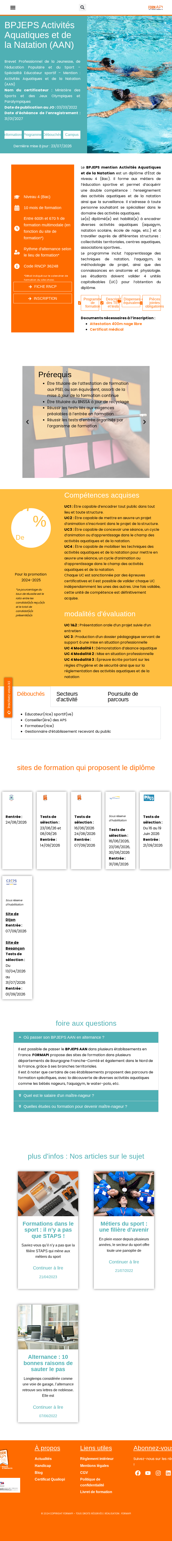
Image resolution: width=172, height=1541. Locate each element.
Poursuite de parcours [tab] (123, 696)
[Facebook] (138, 1473)
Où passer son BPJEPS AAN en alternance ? (64, 1037)
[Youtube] (148, 1473)
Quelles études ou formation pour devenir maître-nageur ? (75, 1106)
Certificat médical (106, 329)
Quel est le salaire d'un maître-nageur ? (59, 1095)
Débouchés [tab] (31, 694)
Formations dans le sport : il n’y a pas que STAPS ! (48, 1229)
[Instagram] (158, 1473)
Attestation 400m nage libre (116, 323)
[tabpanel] (86, 723)
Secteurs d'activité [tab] (67, 696)
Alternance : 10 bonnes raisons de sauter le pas (48, 1363)
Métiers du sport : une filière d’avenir (124, 1226)
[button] (13, 7)
